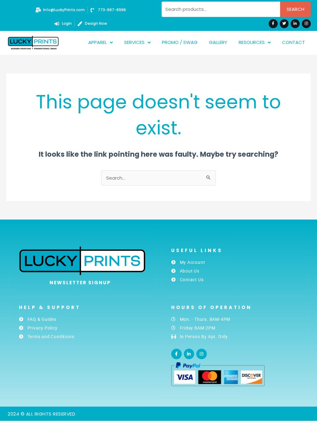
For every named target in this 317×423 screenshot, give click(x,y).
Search (295, 9)
